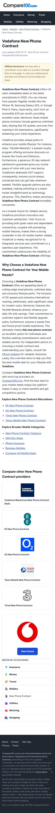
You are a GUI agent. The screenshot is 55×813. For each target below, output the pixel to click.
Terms (15, 745)
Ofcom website (11, 354)
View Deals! (27, 651)
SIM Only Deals (14, 438)
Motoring (32, 21)
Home (7, 14)
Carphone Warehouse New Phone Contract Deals (26, 502)
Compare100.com (12, 380)
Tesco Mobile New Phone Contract (26, 420)
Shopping (46, 21)
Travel (41, 14)
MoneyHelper (42, 772)
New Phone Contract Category (23, 433)
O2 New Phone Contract (20, 410)
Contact (15, 741)
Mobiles (8, 21)
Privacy (6, 745)
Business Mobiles (15, 448)
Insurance (18, 14)
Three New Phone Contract (21, 415)
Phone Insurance (15, 443)
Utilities (20, 21)
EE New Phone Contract (19, 405)
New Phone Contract (29, 29)
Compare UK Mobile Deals (21, 453)
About (5, 741)
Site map (26, 741)
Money (31, 14)
